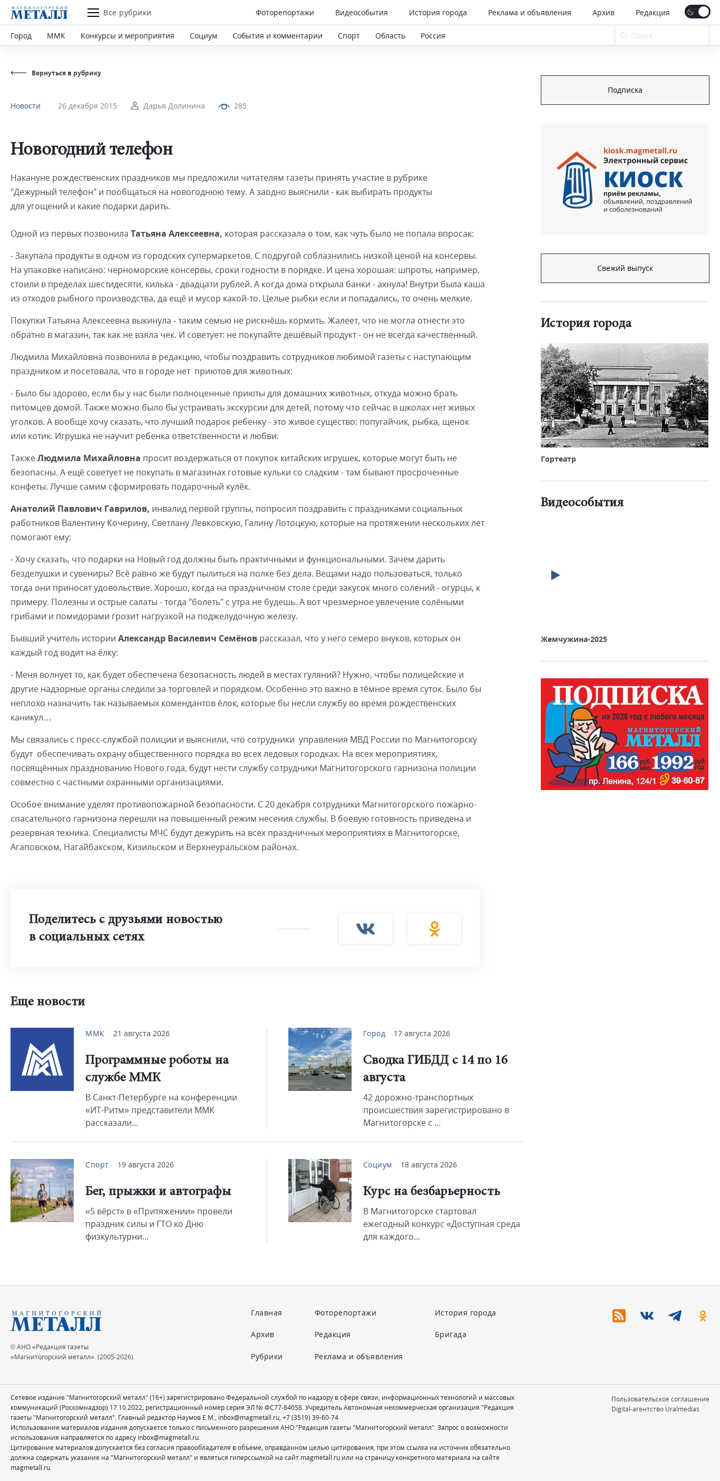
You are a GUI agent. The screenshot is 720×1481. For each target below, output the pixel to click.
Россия (433, 36)
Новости (26, 106)
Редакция (653, 12)
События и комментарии (277, 36)
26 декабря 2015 (87, 106)
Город (21, 36)
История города (438, 12)
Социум (203, 36)
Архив (603, 12)
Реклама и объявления (529, 12)
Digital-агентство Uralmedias (655, 1409)
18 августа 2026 (429, 1165)
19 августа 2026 (146, 1165)
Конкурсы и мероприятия (127, 36)
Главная (267, 1313)
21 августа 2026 (141, 1033)
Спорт (349, 36)
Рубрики (267, 1356)
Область (390, 36)
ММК (56, 36)
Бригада (451, 1334)
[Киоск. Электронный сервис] (624, 179)
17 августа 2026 (422, 1033)
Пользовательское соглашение (660, 1399)
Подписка (625, 90)
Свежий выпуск (625, 268)
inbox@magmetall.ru (248, 1417)
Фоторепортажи (285, 12)
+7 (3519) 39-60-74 (310, 1417)
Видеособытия (361, 12)
